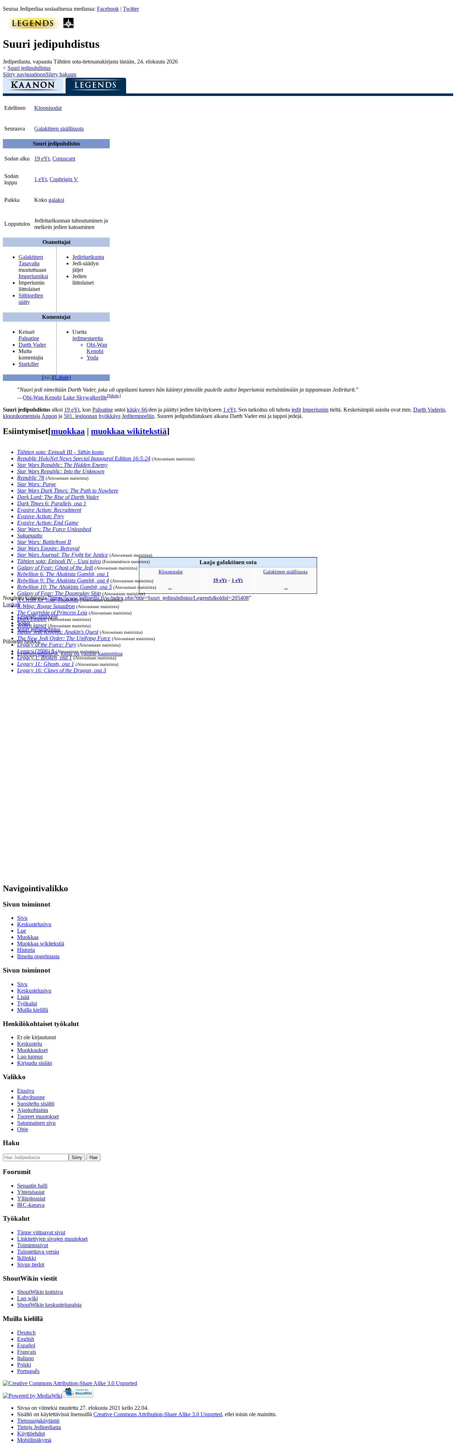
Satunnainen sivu (36, 1123)
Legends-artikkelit (37, 616)
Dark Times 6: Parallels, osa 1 (51, 503)
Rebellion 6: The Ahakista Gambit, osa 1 (63, 574)
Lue (21, 931)
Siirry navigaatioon (24, 74)
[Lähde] (62, 377)
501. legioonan (80, 416)
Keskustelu (29, 1044)
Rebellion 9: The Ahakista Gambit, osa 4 (63, 580)
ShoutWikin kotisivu (40, 1292)
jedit (296, 410)
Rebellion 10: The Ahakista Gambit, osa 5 (64, 587)
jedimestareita (87, 338)
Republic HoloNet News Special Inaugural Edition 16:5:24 (83, 458)
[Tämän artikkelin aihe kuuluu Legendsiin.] (33, 27)
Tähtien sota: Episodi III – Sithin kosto (60, 452)
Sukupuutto (29, 535)
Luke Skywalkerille (85, 397)
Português (28, 1371)
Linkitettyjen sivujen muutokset (52, 1239)
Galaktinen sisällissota (59, 129)
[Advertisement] (56, 770)
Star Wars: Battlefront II (44, 542)
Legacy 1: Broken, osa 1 (44, 657)
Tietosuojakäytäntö (38, 1421)
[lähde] (114, 395)
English (25, 1339)
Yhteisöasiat (31, 1192)
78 (30, 478)
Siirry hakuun (61, 74)
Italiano (25, 1358)
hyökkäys (109, 416)
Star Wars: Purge (36, 484)
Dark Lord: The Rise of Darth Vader (58, 497)
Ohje (22, 1129)
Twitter (131, 9)
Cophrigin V (64, 179)
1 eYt (40, 179)
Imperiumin (315, 410)
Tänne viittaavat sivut (41, 1232)
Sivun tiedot (30, 1264)
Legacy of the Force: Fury (46, 645)
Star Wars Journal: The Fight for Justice (62, 555)
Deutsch (26, 1333)
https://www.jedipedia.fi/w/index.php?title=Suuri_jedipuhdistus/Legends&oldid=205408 (149, 598)
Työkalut (27, 1003)
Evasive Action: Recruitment (49, 510)
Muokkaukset (32, 1050)
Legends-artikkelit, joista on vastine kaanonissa (70, 653)
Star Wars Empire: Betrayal (48, 548)
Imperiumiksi (33, 276)
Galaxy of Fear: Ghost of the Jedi (55, 568)
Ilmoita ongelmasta (38, 956)
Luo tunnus (30, 1056)
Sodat (23, 623)
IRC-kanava (31, 1205)
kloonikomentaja (21, 416)
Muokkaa (27, 937)
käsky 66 (137, 410)
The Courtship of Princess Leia (52, 612)
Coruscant (63, 158)
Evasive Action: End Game (47, 523)
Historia (26, 950)
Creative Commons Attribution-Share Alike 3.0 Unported (157, 1414)
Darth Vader (32, 345)
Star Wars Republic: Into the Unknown (60, 471)
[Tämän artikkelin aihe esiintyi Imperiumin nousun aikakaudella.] (68, 27)
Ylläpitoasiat (31, 1198)
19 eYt (42, 158)
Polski (24, 1365)
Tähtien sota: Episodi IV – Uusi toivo (59, 561)
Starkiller (29, 364)
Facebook (108, 9)
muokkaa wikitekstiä (129, 431)
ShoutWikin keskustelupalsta (49, 1305)
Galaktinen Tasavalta (31, 260)
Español (26, 1345)
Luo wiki (27, 1298)
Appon (49, 416)
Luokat (11, 604)
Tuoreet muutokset (38, 1116)
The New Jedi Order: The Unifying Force (63, 638)
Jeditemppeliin (138, 416)
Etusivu (25, 1091)
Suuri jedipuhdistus (29, 68)
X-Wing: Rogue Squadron (46, 606)
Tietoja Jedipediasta (39, 1427)
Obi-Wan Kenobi (97, 348)
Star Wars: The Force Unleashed (54, 529)
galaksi (56, 200)
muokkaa (68, 431)
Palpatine (29, 338)
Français (26, 1352)
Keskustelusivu (34, 924)
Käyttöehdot (31, 1433)
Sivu (22, 918)
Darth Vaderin (429, 410)
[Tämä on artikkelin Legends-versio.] (96, 87)
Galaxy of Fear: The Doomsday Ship (59, 593)
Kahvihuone (31, 1097)
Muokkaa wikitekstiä (40, 943)
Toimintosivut (32, 1245)
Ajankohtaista (32, 1110)
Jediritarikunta (88, 257)
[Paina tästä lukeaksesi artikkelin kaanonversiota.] (33, 87)
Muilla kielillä (32, 1010)
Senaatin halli (32, 1186)
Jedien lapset (31, 625)
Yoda (92, 357)
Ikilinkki (26, 1258)
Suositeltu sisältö (36, 1104)
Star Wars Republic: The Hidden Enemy (62, 465)
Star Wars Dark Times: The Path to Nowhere (67, 491)
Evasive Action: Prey (40, 516)
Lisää (23, 997)
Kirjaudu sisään (34, 1063)
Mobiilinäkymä (34, 1440)
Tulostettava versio (38, 1252)
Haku (11, 1143)
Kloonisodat (48, 108)
